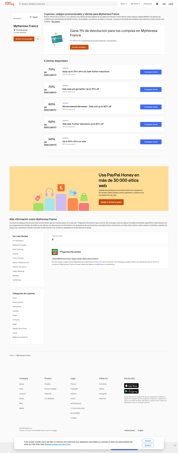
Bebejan (16, 276)
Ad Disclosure (75, 403)
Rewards (148, 4)
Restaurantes (18, 302)
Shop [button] (122, 4)
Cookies (73, 418)
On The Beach (18, 241)
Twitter (101, 389)
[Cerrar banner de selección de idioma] (175, 445)
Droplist (47, 384)
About (21, 384)
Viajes (15, 315)
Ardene (15, 254)
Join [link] (164, 4)
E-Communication (77, 408)
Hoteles (16, 311)
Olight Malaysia (18, 271)
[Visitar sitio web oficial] (37, 38)
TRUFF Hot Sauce (20, 267)
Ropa (15, 324)
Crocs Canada (18, 258)
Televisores (17, 307)
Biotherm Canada (19, 245)
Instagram (103, 394)
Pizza (15, 298)
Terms (72, 398)
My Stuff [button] (134, 4)
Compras (16, 320)
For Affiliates (49, 398)
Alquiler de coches (20, 328)
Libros (15, 333)
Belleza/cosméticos (20, 337)
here (55, 430)
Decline (148, 445)
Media (21, 408)
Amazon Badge (50, 389)
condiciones (99, 264)
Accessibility (75, 413)
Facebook (103, 384)
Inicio (12, 355)
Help (21, 389)
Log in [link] (171, 4)
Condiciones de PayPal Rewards (93, 41)
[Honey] (10, 4)
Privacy (73, 384)
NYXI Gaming (18, 249)
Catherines (17, 280)
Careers (22, 394)
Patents (73, 394)
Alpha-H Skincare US (21, 262)
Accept (148, 441)
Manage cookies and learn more (58, 444)
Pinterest (102, 398)
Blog (21, 403)
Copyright (74, 389)
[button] (133, 430)
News (21, 398)
